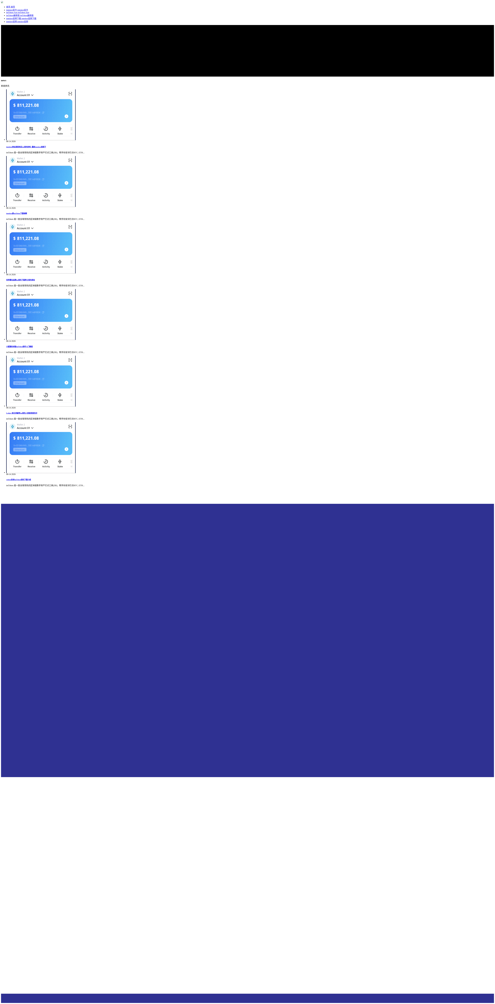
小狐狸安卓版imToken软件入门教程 (19, 347)
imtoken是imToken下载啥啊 (16, 213)
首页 (8, 7)
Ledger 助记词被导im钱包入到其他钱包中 (21, 413)
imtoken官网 (11, 21)
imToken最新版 (13, 15)
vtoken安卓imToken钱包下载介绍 (18, 480)
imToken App (12, 12)
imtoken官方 (11, 10)
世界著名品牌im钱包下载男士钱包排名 (20, 280)
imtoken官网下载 (14, 18)
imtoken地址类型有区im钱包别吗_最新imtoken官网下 (26, 147)
